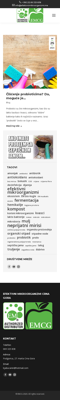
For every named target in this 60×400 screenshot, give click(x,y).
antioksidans (17, 177)
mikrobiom (45, 217)
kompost (16, 209)
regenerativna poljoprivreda (19, 242)
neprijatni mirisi (24, 225)
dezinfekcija (14, 185)
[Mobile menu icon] (54, 15)
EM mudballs (43, 196)
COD (30, 181)
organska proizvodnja (39, 229)
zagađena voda (27, 250)
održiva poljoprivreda (16, 230)
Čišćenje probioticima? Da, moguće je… (28, 96)
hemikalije (15, 204)
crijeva (36, 181)
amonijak (12, 173)
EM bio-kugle (28, 196)
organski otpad (18, 233)
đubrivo (40, 249)
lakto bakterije (16, 217)
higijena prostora (31, 205)
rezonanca (36, 242)
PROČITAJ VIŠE (13, 126)
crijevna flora (46, 181)
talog (41, 245)
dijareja (27, 185)
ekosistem (13, 196)
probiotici (11, 238)
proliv (35, 237)
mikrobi (36, 217)
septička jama (15, 245)
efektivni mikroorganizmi (23, 190)
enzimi (10, 201)
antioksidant (35, 177)
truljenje (13, 249)
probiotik (24, 237)
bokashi (22, 181)
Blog (8, 102)
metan (29, 217)
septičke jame (30, 246)
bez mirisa (11, 181)
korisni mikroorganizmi (20, 213)
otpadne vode (40, 233)
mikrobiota (13, 221)
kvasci (39, 213)
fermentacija (26, 200)
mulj (26, 221)
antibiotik (34, 173)
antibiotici (23, 174)
